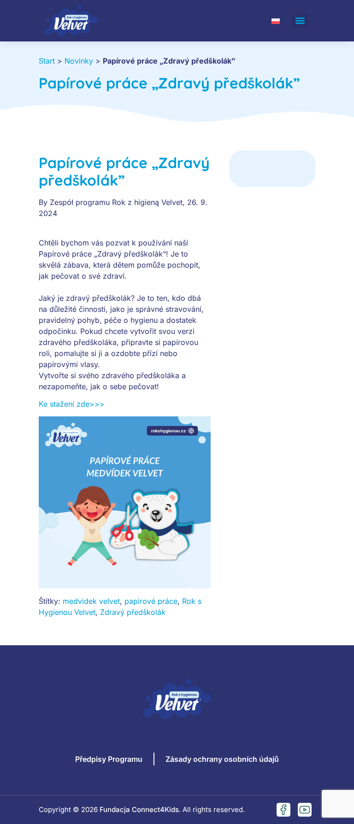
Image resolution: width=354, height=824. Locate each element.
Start (47, 60)
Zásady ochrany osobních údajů (222, 759)
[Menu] (300, 21)
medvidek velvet (91, 601)
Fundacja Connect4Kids (139, 809)
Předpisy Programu (108, 759)
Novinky (79, 60)
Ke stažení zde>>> (72, 404)
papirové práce (150, 601)
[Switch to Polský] (275, 20)
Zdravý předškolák (132, 612)
